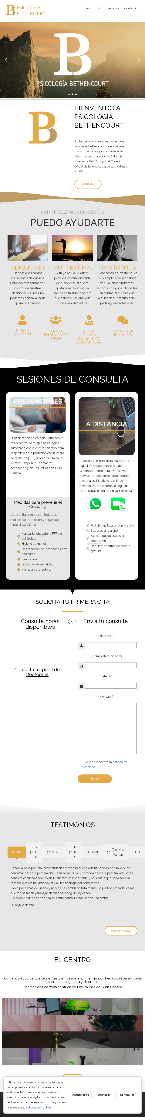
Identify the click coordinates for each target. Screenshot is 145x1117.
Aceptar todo (80, 1094)
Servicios (113, 8)
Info (100, 8)
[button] (6, 60)
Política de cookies (38, 1107)
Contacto (130, 8)
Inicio (89, 8)
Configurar (127, 1094)
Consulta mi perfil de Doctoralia (37, 672)
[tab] (17, 852)
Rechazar (104, 1094)
